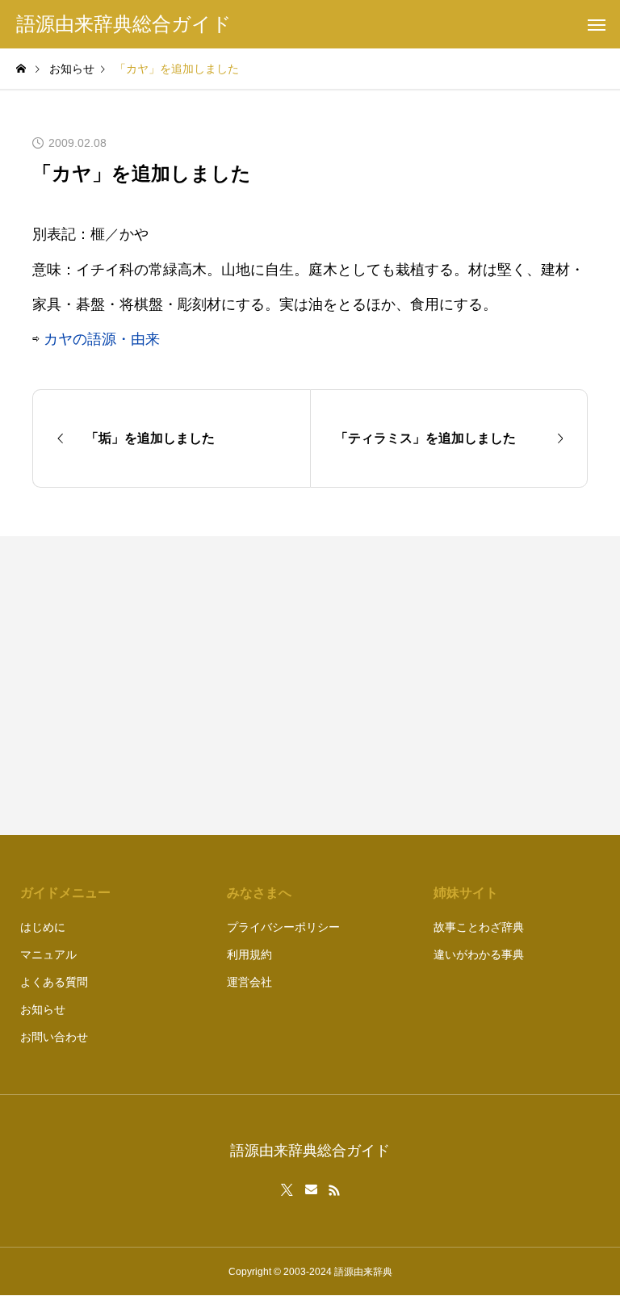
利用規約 (249, 954)
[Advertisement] (457, 685)
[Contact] (311, 1190)
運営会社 (249, 981)
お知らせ (42, 1009)
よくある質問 (54, 981)
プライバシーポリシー (283, 927)
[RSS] (334, 1190)
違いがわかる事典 (479, 954)
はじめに (42, 927)
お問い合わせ (54, 1036)
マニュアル (48, 954)
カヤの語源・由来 (102, 339)
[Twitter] (287, 1190)
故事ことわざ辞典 (479, 927)
